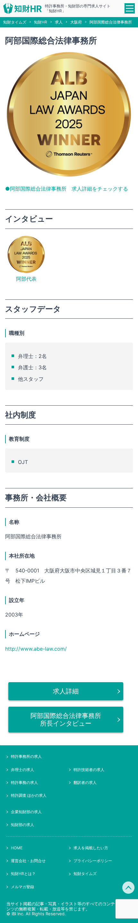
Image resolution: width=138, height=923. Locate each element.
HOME (16, 847)
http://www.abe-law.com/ (36, 648)
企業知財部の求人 (26, 811)
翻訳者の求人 (85, 782)
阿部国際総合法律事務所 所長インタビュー (69, 719)
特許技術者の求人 (88, 769)
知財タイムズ (14, 22)
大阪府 (76, 22)
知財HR (40, 22)
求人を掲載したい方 (90, 847)
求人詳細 (66, 691)
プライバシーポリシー (92, 860)
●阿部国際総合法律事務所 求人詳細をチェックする (66, 188)
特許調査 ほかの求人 (29, 795)
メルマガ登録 (22, 886)
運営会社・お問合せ (28, 860)
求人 (59, 22)
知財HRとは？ (23, 873)
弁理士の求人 (22, 769)
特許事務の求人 (24, 782)
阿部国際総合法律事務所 (111, 22)
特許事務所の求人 (26, 756)
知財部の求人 (22, 824)
